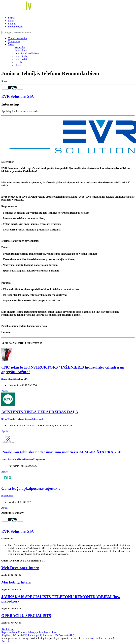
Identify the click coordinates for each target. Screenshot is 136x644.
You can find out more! (102, 638)
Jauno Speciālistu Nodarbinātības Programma (23, 459)
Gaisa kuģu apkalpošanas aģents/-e (30, 488)
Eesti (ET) (22, 635)
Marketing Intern (16, 582)
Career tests (21, 56)
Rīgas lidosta (7, 495)
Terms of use (50, 632)
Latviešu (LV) (50, 635)
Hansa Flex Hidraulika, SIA (14, 379)
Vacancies (20, 47)
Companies (14, 41)
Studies (18, 65)
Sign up (12, 23)
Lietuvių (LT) (35, 635)
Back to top (7, 629)
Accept (5, 641)
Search (11, 17)
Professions (21, 50)
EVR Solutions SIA (17, 96)
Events (18, 62)
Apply (4, 391)
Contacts (22, 632)
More (11, 44)
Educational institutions (27, 53)
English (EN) (9, 635)
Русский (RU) (66, 635)
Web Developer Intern (20, 568)
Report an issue (9, 632)
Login (11, 20)
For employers (15, 26)
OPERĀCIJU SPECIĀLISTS (26, 615)
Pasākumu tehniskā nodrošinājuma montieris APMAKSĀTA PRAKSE (61, 452)
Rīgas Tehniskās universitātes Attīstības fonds (22, 419)
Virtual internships (17, 38)
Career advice (22, 59)
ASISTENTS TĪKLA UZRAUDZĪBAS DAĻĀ (39, 412)
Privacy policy (35, 632)
